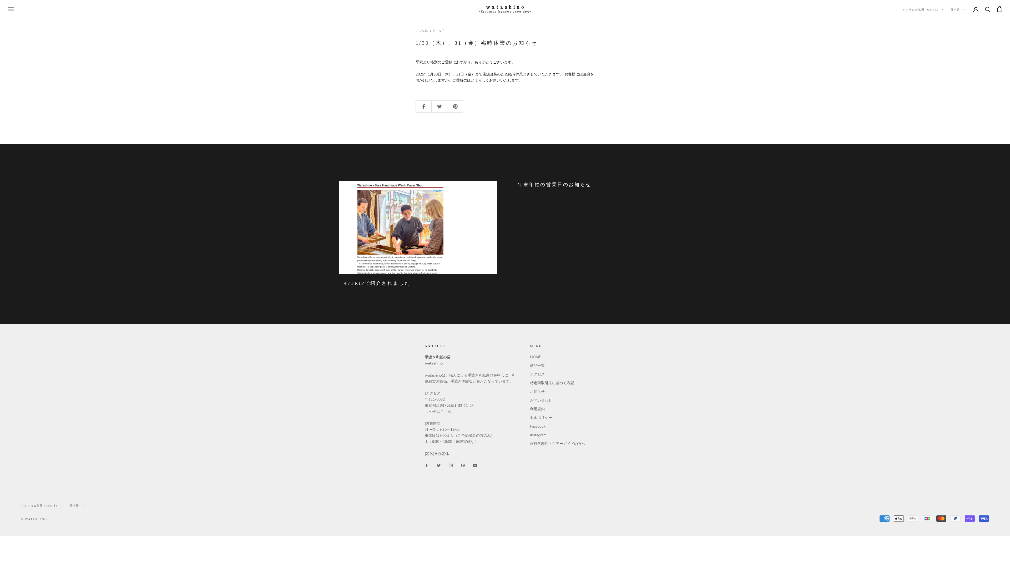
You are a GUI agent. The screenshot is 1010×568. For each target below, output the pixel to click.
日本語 (955, 9)
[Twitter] (439, 465)
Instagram (538, 435)
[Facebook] (426, 465)
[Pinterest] (463, 465)
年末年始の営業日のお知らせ (555, 184)
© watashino (34, 519)
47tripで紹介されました (377, 283)
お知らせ (537, 391)
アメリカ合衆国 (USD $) (920, 9)
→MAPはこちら (438, 411)
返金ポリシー (541, 417)
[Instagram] (451, 465)
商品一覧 (537, 365)
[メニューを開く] (11, 9)
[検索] (988, 9)
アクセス (537, 374)
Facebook (538, 426)
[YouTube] (475, 465)
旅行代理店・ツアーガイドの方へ (557, 443)
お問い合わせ (541, 400)
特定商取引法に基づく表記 (552, 383)
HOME (535, 356)
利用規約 (537, 409)
